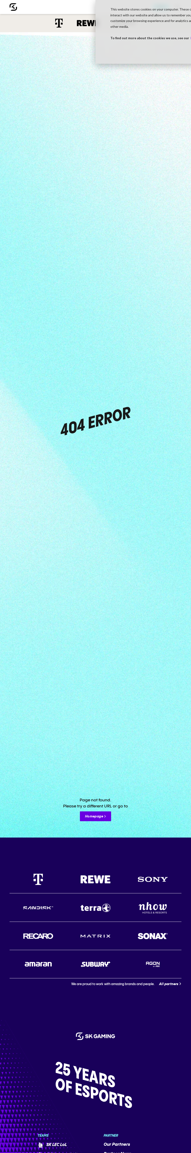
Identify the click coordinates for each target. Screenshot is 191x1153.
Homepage (94, 816)
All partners (168, 984)
